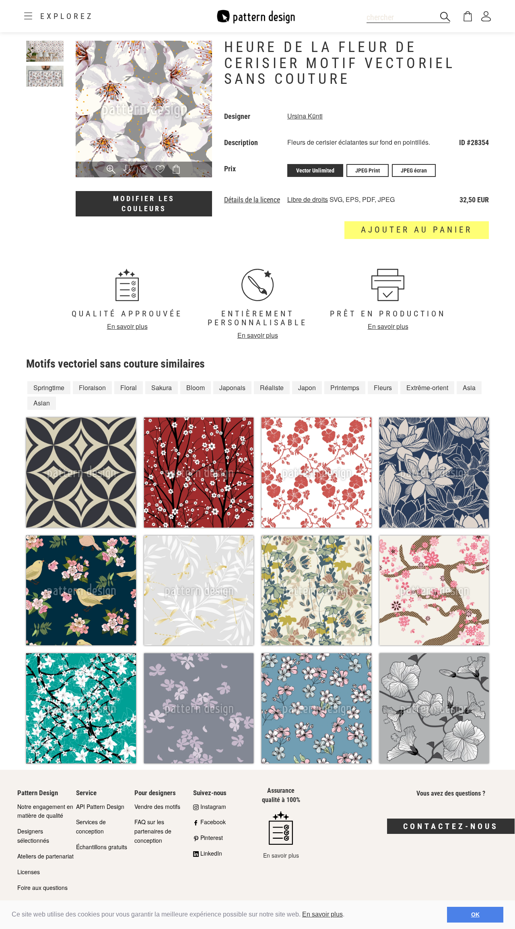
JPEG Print (367, 170)
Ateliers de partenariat (45, 856)
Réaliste (272, 387)
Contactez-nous (451, 826)
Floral (128, 387)
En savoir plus (322, 914)
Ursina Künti (305, 116)
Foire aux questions (42, 887)
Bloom (195, 387)
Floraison (92, 387)
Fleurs (383, 387)
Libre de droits (307, 199)
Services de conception (91, 826)
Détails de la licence (252, 200)
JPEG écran (414, 170)
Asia (469, 387)
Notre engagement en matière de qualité (45, 811)
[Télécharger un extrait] (127, 170)
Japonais (232, 387)
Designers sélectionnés (33, 835)
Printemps (344, 387)
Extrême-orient (427, 387)
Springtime (48, 387)
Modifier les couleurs (144, 203)
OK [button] (475, 914)
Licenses (28, 872)
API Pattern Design (100, 806)
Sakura (161, 387)
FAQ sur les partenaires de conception (152, 831)
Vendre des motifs (157, 806)
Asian (41, 402)
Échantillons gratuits (101, 847)
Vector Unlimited (315, 170)
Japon (307, 387)
